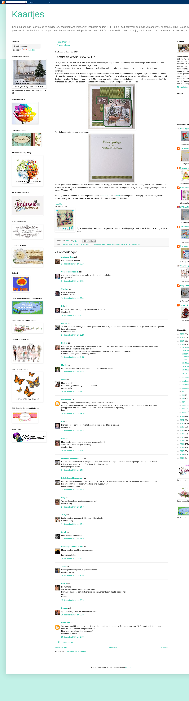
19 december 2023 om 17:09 (72, 637)
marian (64, 323)
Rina (63, 439)
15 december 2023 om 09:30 (72, 615)
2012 (182, 451)
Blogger (128, 667)
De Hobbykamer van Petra (72, 547)
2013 (182, 448)
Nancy (64, 583)
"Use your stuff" (67, 244)
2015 (182, 441)
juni (183, 395)
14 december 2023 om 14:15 (72, 490)
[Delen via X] (89, 241)
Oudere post (163, 647)
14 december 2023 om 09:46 (72, 298)
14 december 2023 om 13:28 (72, 431)
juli (183, 391)
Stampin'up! (136, 244)
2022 (182, 417)
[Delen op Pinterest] (94, 241)
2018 (182, 430)
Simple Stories (125, 244)
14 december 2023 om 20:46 (72, 576)
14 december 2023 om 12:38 (72, 372)
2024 (182, 341)
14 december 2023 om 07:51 (72, 281)
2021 (182, 420)
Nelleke (64, 343)
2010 (182, 458)
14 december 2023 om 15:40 (72, 524)
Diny (63, 498)
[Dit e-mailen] (83, 241)
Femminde (65, 623)
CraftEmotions (96, 244)
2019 (182, 427)
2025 (182, 337)
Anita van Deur (67, 257)
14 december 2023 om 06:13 (72, 264)
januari (185, 412)
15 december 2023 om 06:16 (72, 600)
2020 (182, 423)
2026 (182, 334)
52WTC (105, 195)
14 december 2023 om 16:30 (72, 539)
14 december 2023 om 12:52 (72, 391)
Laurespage (66, 399)
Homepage (112, 647)
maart (184, 405)
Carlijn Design (85, 244)
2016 (182, 437)
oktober (185, 381)
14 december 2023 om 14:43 (72, 507)
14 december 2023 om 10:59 (72, 315)
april (184, 402)
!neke (63, 380)
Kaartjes (28, 14)
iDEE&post (116, 244)
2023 (182, 344)
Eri (62, 306)
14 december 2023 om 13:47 (72, 450)
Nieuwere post (61, 647)
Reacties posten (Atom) (76, 651)
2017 (182, 434)
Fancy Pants (106, 244)
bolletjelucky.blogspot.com (72, 458)
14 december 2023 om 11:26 (72, 335)
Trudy (63, 515)
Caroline (64, 289)
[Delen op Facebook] (92, 241)
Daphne (64, 608)
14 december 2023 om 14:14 (72, 470)
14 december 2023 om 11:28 (72, 357)
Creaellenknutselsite (70, 272)
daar (118, 195)
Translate (31, 50)
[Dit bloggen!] (86, 241)
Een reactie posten (65, 642)
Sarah (63, 532)
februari (185, 409)
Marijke (64, 365)
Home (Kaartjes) (63, 42)
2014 (182, 444)
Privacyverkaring (63, 45)
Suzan (63, 566)
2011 (182, 454)
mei (183, 398)
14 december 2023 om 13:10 (72, 414)
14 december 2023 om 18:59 (72, 558)
